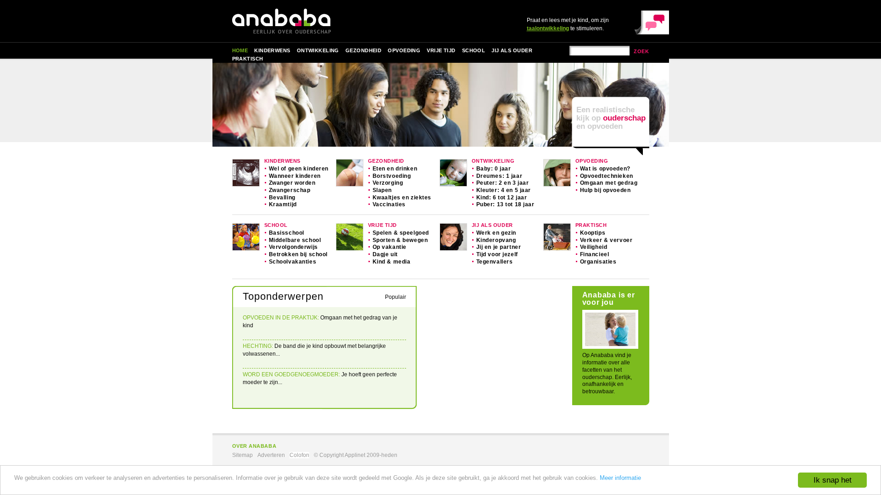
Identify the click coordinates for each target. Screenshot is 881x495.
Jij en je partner (498, 247)
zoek (641, 51)
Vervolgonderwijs (293, 247)
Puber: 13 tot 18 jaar (505, 204)
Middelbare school (295, 240)
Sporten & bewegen (400, 240)
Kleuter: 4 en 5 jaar (503, 190)
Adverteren (271, 455)
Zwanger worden (292, 183)
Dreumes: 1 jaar (499, 176)
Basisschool (286, 233)
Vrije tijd (441, 50)
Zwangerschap (290, 190)
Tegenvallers (494, 261)
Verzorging (388, 183)
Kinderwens (272, 50)
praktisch (591, 225)
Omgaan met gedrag (609, 183)
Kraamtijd (283, 204)
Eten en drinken (395, 168)
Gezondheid (363, 50)
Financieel (594, 254)
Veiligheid (594, 247)
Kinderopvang (496, 240)
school (276, 225)
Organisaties (598, 261)
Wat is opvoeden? (605, 168)
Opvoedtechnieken (606, 176)
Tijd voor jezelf (497, 254)
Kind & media (392, 261)
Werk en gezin (496, 233)
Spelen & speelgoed (401, 233)
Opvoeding (404, 50)
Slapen (382, 190)
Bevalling (282, 197)
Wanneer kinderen (295, 176)
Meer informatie (620, 477)
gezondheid (386, 161)
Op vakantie (390, 247)
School (473, 50)
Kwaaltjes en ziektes (402, 197)
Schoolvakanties (293, 261)
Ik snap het (833, 480)
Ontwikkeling (318, 50)
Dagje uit (385, 254)
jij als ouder (492, 225)
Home (240, 50)
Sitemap (242, 455)
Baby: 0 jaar (493, 168)
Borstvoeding (392, 176)
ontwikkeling (493, 161)
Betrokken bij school (298, 254)
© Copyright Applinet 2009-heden (355, 455)
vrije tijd (382, 225)
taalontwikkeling (548, 28)
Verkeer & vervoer (606, 240)
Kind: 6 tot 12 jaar (501, 197)
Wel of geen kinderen (299, 168)
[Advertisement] (494, 353)
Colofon (299, 455)
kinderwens (282, 161)
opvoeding (591, 161)
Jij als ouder (511, 50)
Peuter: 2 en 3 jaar (502, 183)
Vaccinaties (389, 204)
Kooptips (593, 233)
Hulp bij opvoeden (605, 190)
